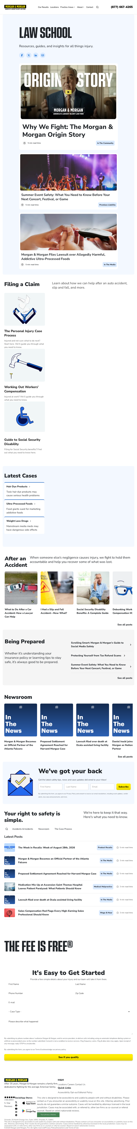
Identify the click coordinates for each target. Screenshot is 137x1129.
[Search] (6, 829)
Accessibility (64, 1092)
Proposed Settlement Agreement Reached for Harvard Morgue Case (57, 873)
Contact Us (80, 1084)
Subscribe (124, 786)
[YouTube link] (16, 1108)
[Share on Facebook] (21, 55)
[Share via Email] (42, 55)
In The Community (105, 143)
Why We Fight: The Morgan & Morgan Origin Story (67, 130)
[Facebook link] (16, 1105)
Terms (37, 1049)
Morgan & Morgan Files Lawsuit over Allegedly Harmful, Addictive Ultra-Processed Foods (63, 256)
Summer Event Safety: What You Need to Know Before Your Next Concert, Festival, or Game (65, 197)
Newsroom (43, 829)
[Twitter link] (16, 1102)
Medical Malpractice (103, 886)
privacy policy (61, 1049)
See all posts (124, 678)
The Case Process (63, 829)
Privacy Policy (71, 794)
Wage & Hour (106, 912)
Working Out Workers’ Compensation (21, 389)
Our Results (43, 7)
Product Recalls (105, 847)
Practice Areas (66, 7)
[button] (68, 459)
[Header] (15, 7)
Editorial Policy (85, 1092)
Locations (54, 7)
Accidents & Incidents (22, 829)
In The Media (109, 264)
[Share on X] (28, 55)
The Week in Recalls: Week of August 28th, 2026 (46, 847)
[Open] (97, 7)
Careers (71, 1084)
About (80, 7)
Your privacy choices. (48, 1114)
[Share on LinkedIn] (35, 55)
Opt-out (74, 1092)
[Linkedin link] (16, 1115)
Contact (89, 7)
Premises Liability (107, 205)
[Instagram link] (16, 1111)
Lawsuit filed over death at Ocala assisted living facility (50, 899)
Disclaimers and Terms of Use (67, 1128)
